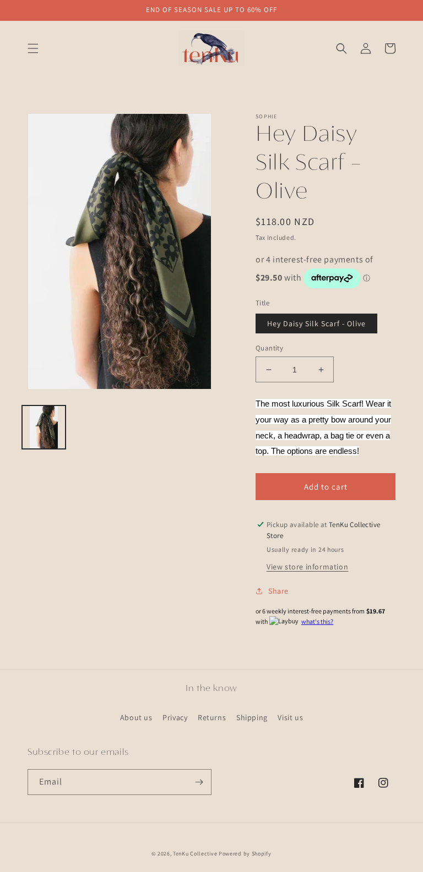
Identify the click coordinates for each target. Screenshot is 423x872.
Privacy (174, 717)
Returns (212, 717)
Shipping (252, 717)
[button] (33, 48)
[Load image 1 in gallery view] (44, 427)
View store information (307, 567)
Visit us (290, 717)
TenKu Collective (195, 853)
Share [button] (278, 591)
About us (136, 717)
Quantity (269, 348)
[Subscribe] (199, 782)
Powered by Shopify (245, 853)
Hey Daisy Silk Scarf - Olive (316, 323)
